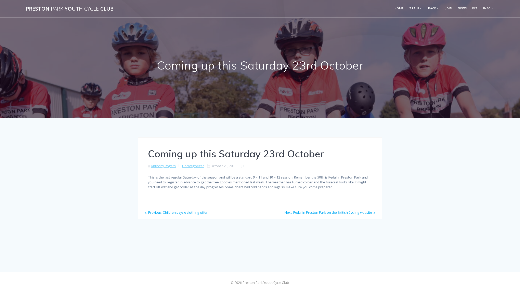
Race (432, 8)
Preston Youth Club (70, 8)
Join (448, 8)
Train (414, 8)
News (462, 8)
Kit (475, 8)
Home (399, 8)
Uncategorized (193, 166)
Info (487, 8)
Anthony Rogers (163, 166)
